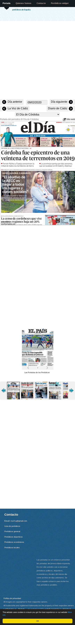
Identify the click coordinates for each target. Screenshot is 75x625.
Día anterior (14, 101)
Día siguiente (59, 101)
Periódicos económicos (14, 542)
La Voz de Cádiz (17, 108)
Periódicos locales (12, 548)
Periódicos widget (60, 3)
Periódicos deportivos (13, 537)
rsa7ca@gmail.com (19, 521)
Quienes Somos (23, 3)
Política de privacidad (12, 598)
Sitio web (70, 119)
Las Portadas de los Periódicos (37, 372)
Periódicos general (12, 531)
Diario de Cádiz (58, 108)
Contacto (41, 3)
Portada (6, 3)
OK (37, 621)
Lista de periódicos (12, 526)
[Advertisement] (37, 60)
